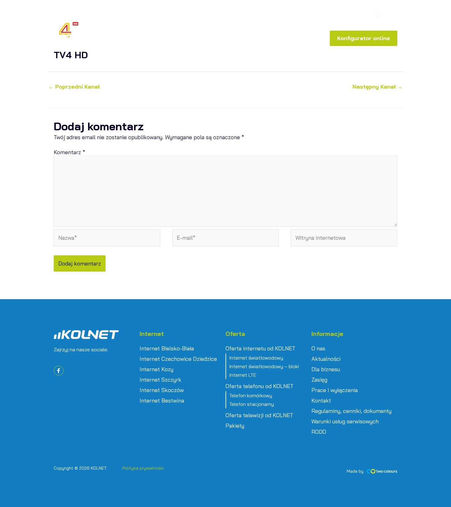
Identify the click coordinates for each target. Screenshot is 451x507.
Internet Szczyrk (160, 379)
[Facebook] (354, 16)
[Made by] (382, 471)
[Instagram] (363, 16)
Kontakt (321, 400)
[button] (318, 15)
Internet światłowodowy (256, 358)
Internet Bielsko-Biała (167, 348)
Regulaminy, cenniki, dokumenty (351, 411)
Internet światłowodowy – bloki (264, 366)
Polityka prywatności (143, 468)
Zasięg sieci (265, 16)
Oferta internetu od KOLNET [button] (260, 348)
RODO (318, 432)
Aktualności (326, 359)
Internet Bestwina (162, 400)
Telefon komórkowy (250, 395)
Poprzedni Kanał (74, 86)
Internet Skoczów (162, 390)
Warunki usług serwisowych (345, 421)
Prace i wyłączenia (334, 390)
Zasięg (319, 379)
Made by (355, 471)
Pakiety (235, 425)
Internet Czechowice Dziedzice (178, 359)
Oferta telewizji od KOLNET (259, 415)
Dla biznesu (325, 369)
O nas (318, 348)
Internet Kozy (156, 369)
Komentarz (69, 152)
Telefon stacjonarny (251, 404)
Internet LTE (242, 375)
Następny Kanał (378, 86)
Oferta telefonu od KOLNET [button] (260, 386)
